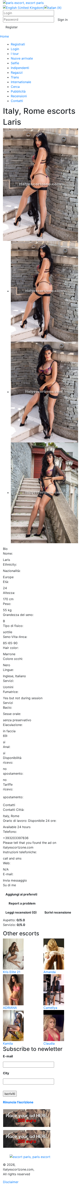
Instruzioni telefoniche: (20, 852)
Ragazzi (17, 72)
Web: (6, 863)
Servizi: (8, 681)
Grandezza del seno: (18, 615)
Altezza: (9, 593)
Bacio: (7, 707)
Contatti (17, 101)
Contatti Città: (13, 810)
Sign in (63, 20)
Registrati (18, 44)
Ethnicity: (10, 564)
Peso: (7, 604)
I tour (15, 54)
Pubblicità (18, 91)
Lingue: (8, 670)
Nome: (8, 553)
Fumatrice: (10, 692)
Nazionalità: (11, 571)
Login (15, 49)
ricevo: (8, 762)
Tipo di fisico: (13, 626)
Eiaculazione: (12, 725)
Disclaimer (10, 1182)
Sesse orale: (12, 714)
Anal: (6, 747)
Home (4, 36)
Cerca (15, 87)
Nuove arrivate (22, 58)
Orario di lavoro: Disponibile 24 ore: (29, 821)
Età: (6, 582)
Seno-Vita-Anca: (15, 637)
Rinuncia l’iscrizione (18, 1102)
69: (5, 736)
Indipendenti (20, 68)
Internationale (21, 82)
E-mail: (8, 874)
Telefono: (10, 832)
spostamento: (13, 773)
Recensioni (19, 96)
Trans (15, 77)
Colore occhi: (13, 659)
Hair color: (10, 648)
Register (12, 27)
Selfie (15, 63)
